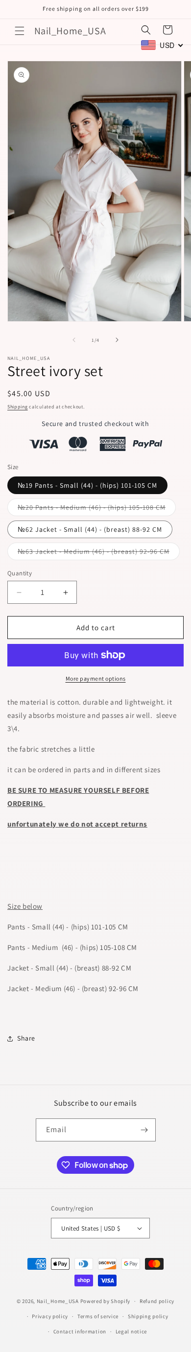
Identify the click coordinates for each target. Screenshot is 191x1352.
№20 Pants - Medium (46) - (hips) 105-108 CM (97, 509)
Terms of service (98, 1316)
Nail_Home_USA (58, 1301)
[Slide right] (117, 340)
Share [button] (26, 1038)
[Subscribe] (144, 1129)
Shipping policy (148, 1316)
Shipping (17, 406)
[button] (19, 31)
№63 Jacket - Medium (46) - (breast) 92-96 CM (99, 553)
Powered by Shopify (105, 1301)
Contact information (79, 1331)
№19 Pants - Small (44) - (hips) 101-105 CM (87, 485)
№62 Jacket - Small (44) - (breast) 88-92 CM (90, 529)
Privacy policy (50, 1316)
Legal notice (131, 1331)
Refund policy (157, 1301)
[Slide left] (74, 340)
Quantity (19, 573)
